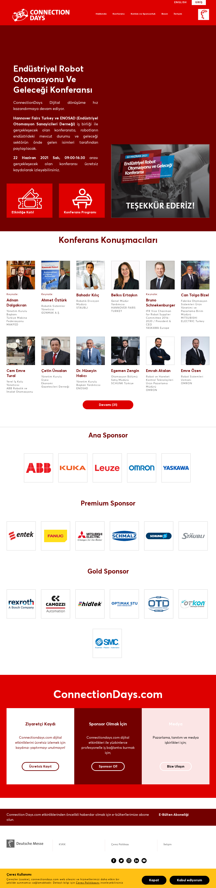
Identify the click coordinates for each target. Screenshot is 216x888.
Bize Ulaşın (175, 766)
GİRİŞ (198, 2)
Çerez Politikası (120, 844)
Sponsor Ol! (108, 766)
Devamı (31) (108, 405)
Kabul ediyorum (189, 880)
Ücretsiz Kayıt (40, 766)
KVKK (62, 844)
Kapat (154, 880)
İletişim (178, 14)
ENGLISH (180, 2)
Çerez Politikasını (88, 883)
